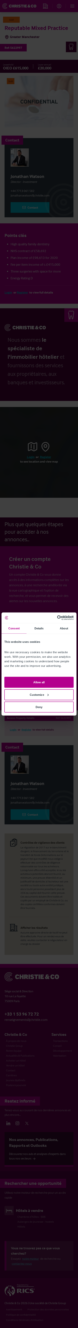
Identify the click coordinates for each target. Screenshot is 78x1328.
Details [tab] (39, 628)
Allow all (39, 682)
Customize (37, 694)
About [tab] (64, 628)
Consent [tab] (14, 628)
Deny (39, 707)
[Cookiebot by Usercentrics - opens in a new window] (57, 617)
